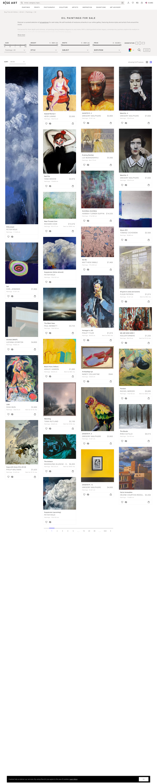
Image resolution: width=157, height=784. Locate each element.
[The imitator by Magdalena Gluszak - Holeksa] (59, 446)
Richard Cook (50, 224)
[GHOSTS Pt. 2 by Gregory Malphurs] (97, 89)
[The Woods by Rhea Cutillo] (135, 416)
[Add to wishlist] (8, 237)
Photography (49, 7)
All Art (22, 12)
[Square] (147, 62)
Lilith (8, 404)
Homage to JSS (87, 330)
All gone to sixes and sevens (130, 292)
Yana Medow (50, 179)
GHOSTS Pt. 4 (87, 434)
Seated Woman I (50, 114)
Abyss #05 (124, 230)
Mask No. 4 (124, 113)
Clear (147, 50)
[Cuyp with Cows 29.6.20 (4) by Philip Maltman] (21, 442)
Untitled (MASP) (12, 339)
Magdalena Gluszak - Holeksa (58, 464)
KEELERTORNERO (127, 336)
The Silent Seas (49, 323)
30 (94, 531)
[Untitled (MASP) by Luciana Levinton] (21, 319)
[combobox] (16, 62)
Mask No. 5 (124, 175)
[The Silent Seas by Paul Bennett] (59, 304)
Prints (37, 7)
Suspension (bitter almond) (54, 272)
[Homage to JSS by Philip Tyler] (97, 301)
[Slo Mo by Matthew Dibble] (97, 242)
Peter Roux (11, 229)
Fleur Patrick (127, 294)
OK (144, 779)
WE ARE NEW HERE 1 (127, 333)
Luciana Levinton (14, 342)
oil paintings (44, 22)
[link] (122, 3)
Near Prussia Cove (50, 221)
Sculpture (63, 7)
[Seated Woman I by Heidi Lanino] (59, 89)
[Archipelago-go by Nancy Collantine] (97, 357)
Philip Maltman (13, 470)
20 (89, 531)
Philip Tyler (88, 333)
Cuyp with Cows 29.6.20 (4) (16, 467)
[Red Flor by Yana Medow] (59, 151)
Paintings (26, 7)
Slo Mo (84, 260)
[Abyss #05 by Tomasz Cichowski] (135, 209)
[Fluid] (151, 62)
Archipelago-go (87, 371)
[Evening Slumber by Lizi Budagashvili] (97, 140)
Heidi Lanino (50, 116)
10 (84, 531)
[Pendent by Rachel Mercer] (135, 367)
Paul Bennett (50, 326)
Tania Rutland (51, 421)
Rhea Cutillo (126, 434)
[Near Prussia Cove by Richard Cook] (59, 205)
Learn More (74, 779)
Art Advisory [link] (115, 7)
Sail (7, 286)
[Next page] (110, 531)
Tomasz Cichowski (129, 233)
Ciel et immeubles (126, 492)
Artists (75, 7)
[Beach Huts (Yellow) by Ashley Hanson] (59, 351)
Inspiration (87, 7)
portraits (68, 32)
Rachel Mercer (127, 391)
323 (105, 531)
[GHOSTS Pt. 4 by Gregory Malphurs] (97, 409)
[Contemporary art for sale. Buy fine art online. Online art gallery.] (10, 3)
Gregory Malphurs (91, 116)
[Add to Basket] (73, 124)
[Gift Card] (137, 2)
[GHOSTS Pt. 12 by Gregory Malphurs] (97, 465)
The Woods (124, 431)
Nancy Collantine (91, 374)
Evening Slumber (88, 155)
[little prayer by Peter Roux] (21, 145)
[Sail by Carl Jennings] (21, 263)
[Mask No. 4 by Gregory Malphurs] (135, 89)
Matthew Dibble (90, 262)
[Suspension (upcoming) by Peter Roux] (59, 493)
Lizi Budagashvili (90, 158)
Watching (47, 419)
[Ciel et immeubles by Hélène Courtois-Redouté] (135, 468)
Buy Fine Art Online (11, 12)
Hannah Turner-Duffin (93, 214)
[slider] (4, 45)
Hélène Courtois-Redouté (132, 495)
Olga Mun (11, 407)
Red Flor (47, 176)
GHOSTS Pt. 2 (87, 113)
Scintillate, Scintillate (89, 211)
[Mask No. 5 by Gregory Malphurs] (135, 151)
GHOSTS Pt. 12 (87, 485)
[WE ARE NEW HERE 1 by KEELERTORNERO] (135, 318)
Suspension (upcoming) (52, 512)
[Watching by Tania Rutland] (59, 399)
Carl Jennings (13, 289)
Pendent (123, 388)
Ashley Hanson (51, 369)
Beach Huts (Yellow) (51, 366)
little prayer (10, 227)
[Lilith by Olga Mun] (21, 378)
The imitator (48, 461)
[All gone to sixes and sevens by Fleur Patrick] (135, 267)
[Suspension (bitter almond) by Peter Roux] (59, 253)
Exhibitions (101, 7)
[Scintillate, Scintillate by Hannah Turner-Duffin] (97, 189)
